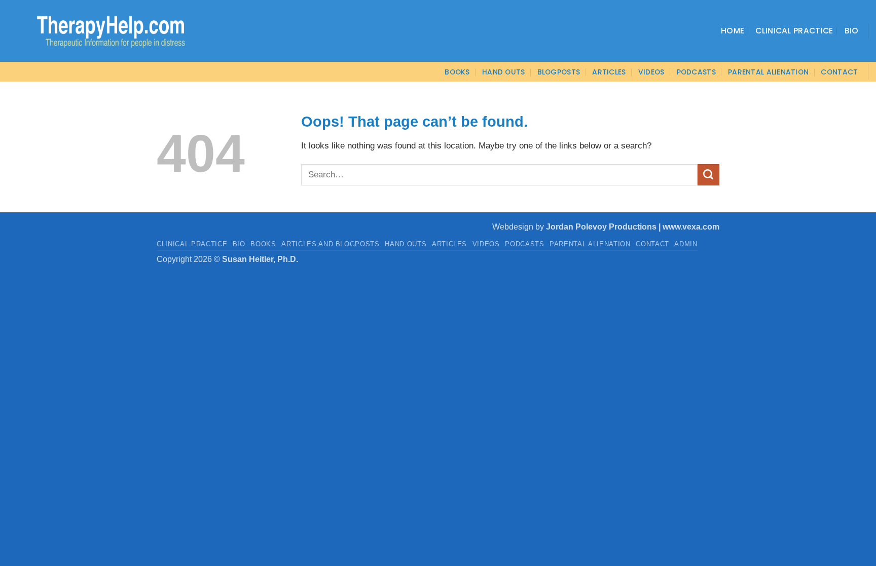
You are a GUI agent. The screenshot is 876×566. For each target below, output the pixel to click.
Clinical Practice (794, 30)
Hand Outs (503, 72)
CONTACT (839, 72)
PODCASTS (696, 72)
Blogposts (558, 72)
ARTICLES (609, 72)
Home (732, 30)
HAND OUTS (405, 244)
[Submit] (708, 174)
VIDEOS (651, 72)
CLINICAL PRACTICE (192, 244)
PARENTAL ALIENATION (590, 244)
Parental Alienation (768, 72)
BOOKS (457, 72)
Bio (852, 30)
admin (685, 244)
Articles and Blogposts (330, 244)
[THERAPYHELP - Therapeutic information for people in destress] (97, 30)
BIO (239, 244)
